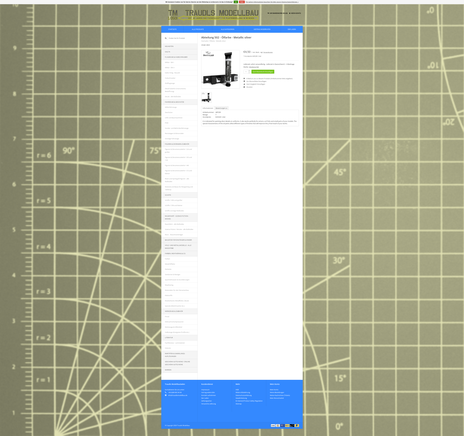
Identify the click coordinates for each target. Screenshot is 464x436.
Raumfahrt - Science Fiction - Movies (177, 217)
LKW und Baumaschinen (173, 118)
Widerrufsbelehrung (243, 392)
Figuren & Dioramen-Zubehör (177, 144)
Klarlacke (168, 269)
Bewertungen (221, 108)
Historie (168, 348)
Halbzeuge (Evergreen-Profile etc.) (177, 332)
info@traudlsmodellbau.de (177, 395)
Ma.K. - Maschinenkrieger (174, 235)
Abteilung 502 (254, 67)
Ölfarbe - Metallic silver (218, 41)
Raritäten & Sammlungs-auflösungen (175, 354)
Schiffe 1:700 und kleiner (173, 205)
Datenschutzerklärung (244, 395)
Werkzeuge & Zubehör (174, 311)
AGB (237, 390)
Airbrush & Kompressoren (174, 322)
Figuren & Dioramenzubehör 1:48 (177, 165)
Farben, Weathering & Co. (175, 253)
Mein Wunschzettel (277, 398)
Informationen (208, 108)
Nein (241, 2)
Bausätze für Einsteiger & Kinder (178, 240)
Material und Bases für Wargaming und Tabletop (179, 188)
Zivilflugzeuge (170, 83)
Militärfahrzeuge (171, 107)
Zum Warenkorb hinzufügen (263, 72)
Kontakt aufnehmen (208, 395)
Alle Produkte (198, 29)
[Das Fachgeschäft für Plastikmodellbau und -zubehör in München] (215, 13)
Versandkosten (268, 52)
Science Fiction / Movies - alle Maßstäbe (179, 229)
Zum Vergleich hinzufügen (255, 84)
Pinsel (167, 316)
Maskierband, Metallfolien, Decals (177, 301)
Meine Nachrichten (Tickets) (280, 395)
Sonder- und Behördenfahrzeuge (176, 128)
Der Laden (292, 29)
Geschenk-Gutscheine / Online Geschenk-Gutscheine (177, 362)
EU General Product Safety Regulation (249, 401)
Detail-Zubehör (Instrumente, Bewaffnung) (175, 89)
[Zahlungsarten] (273, 425)
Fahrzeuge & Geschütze (174, 102)
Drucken (249, 87)
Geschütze (168, 112)
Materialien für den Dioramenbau (177, 290)
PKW (166, 123)
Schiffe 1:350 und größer (173, 200)
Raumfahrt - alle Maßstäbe (174, 224)
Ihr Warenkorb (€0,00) (278, 13)
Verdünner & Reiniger (172, 274)
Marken (168, 370)
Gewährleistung (241, 398)
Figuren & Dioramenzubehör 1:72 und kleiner (178, 171)
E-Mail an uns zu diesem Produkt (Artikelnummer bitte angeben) (269, 78)
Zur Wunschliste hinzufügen (256, 81)
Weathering (169, 285)
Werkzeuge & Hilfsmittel (173, 327)
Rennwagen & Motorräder (174, 133)
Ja (236, 2)
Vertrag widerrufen (262, 29)
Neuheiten (169, 46)
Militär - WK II (169, 67)
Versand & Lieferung (208, 404)
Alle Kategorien (227, 29)
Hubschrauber (170, 78)
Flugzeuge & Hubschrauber (176, 57)
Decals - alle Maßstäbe (173, 96)
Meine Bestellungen (277, 392)
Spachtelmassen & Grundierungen (177, 280)
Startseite (172, 29)
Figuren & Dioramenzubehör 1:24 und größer (178, 150)
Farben (167, 259)
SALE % (167, 52)
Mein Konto (296, 13)
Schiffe (168, 195)
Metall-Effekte (170, 264)
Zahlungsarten (206, 401)
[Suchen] (166, 38)
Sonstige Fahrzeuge (172, 138)
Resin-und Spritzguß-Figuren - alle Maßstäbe (177, 180)
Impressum (205, 390)
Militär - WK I (169, 62)
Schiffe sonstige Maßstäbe (174, 211)
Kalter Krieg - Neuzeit (172, 73)
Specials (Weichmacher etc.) (175, 306)
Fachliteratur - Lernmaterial (175, 343)
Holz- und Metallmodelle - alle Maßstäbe (178, 246)
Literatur (169, 337)
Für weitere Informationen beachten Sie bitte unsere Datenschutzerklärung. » (272, 2)
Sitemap (239, 404)
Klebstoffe (168, 295)
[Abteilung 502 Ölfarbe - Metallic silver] (220, 69)
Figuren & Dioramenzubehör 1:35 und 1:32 (178, 158)
